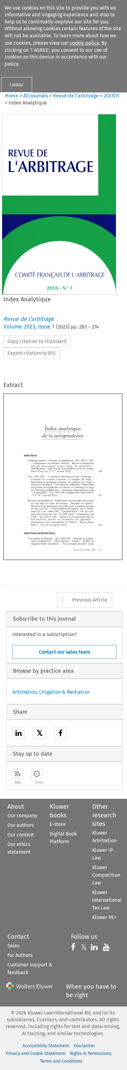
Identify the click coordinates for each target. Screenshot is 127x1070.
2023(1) (111, 96)
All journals (36, 96)
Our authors (20, 825)
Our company (22, 816)
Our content (20, 835)
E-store (58, 824)
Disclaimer (84, 1045)
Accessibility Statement (46, 1045)
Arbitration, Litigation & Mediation (51, 692)
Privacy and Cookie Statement (35, 1053)
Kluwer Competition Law (106, 875)
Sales (13, 946)
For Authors (19, 955)
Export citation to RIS (31, 353)
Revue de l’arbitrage (76, 96)
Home (11, 96)
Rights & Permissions (91, 1053)
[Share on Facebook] (60, 734)
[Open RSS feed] (17, 774)
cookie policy (84, 43)
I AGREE (16, 85)
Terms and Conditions (61, 1061)
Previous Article (89, 600)
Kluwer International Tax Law (107, 900)
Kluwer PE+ (104, 917)
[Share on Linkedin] (18, 734)
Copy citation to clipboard (37, 341)
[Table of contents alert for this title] (36, 774)
